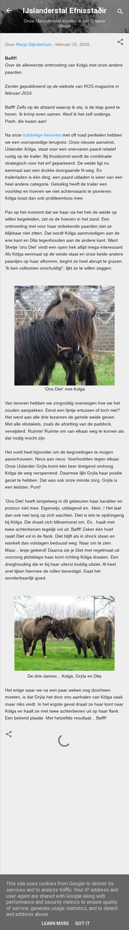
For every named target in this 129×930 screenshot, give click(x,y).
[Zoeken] (120, 12)
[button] (120, 43)
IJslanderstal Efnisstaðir (65, 10)
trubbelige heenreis (42, 134)
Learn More (55, 923)
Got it (82, 923)
